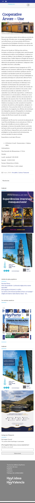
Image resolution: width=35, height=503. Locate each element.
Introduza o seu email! (7, 447)
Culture (20, 172)
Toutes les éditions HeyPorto (16, 465)
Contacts (10, 471)
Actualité (15, 172)
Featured (26, 172)
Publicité (9, 469)
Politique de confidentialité (15, 473)
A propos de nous (12, 467)
